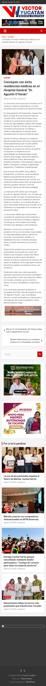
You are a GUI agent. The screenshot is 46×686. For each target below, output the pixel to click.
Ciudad (7, 78)
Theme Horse (26, 679)
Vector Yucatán (29, 675)
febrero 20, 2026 (10, 99)
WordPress (30, 682)
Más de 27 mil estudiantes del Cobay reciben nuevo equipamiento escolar (24, 330)
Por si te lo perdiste (15, 443)
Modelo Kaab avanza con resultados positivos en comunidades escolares (25, 340)
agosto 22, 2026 (10, 482)
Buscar (39, 354)
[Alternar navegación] (5, 31)
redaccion (22, 99)
